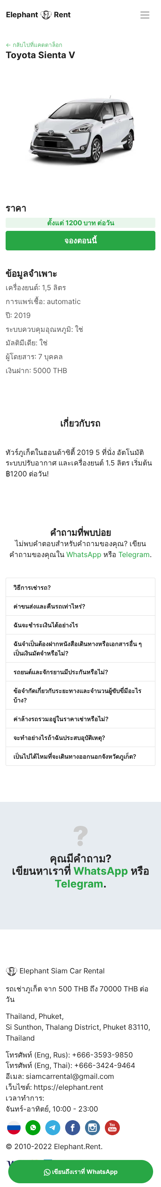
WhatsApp (83, 554)
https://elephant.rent (68, 1087)
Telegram (134, 554)
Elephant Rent (38, 14)
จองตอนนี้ (80, 240)
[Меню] (145, 15)
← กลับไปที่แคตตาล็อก (34, 44)
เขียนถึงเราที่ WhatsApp (85, 1171)
